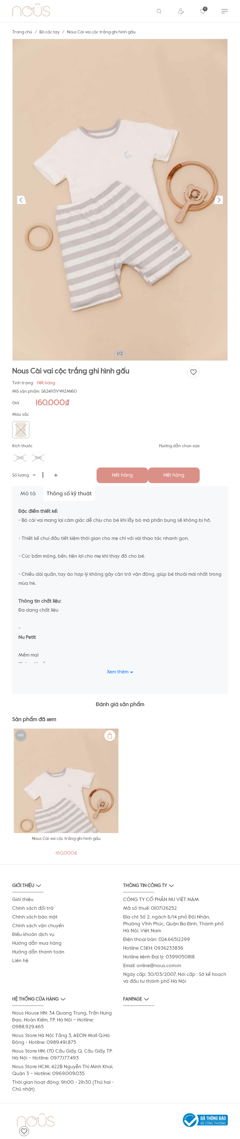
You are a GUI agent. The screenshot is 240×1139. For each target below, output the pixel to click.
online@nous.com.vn (159, 965)
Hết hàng (122, 475)
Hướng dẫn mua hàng (37, 943)
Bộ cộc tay (49, 32)
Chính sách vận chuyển (38, 925)
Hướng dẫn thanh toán (38, 952)
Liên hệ (20, 960)
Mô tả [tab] (28, 494)
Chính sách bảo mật (35, 917)
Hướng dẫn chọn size (179, 446)
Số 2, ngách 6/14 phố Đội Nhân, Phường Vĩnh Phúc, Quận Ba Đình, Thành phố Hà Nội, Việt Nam (173, 924)
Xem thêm (117, 672)
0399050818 (180, 957)
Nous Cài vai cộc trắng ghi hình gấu (66, 838)
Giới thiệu (22, 899)
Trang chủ (22, 32)
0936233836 (168, 948)
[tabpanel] (66, 794)
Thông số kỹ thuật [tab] (69, 494)
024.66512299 (174, 939)
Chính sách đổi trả (32, 908)
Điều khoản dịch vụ (33, 934)
